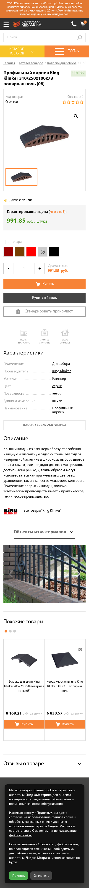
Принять (18, 875)
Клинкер (59, 379)
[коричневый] (20, 252)
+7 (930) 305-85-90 (73, 23)
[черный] (54, 252)
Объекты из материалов (40, 532)
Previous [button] (11, 574)
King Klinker (61, 371)
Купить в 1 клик (44, 298)
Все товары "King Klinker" (42, 511)
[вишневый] (8, 252)
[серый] (42, 252)
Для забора (61, 364)
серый (57, 386)
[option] (44, 136)
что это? (57, 212)
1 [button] (6, 631)
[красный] (31, 252)
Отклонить (41, 875)
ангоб (56, 393)
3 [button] (14, 631)
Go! (79, 37)
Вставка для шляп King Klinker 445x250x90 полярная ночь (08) (24, 686)
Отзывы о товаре (23, 764)
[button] (24, 336)
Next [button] (78, 574)
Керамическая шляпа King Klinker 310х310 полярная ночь (65, 686)
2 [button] (10, 631)
